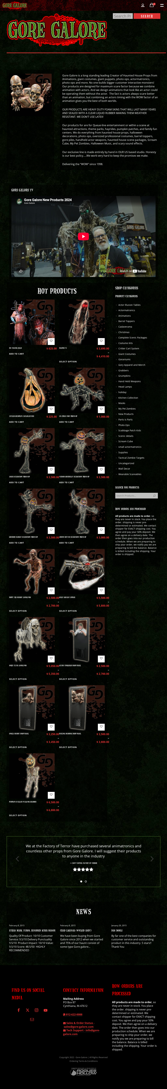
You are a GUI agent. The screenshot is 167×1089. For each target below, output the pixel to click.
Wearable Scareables (129, 474)
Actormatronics (126, 310)
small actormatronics (129, 446)
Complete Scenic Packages (132, 337)
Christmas (123, 332)
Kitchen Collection (128, 397)
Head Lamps (125, 386)
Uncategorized (126, 463)
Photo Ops (124, 425)
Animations (124, 315)
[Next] (150, 859)
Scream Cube (125, 441)
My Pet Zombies (127, 408)
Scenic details (125, 435)
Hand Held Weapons (129, 381)
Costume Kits (125, 343)
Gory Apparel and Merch (131, 364)
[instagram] (36, 1011)
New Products (126, 414)
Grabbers (123, 370)
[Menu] (161, 5)
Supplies (123, 452)
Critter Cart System (128, 348)
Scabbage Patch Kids (129, 430)
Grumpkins (124, 375)
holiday (122, 392)
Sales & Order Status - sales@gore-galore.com (78, 1024)
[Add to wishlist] (51, 341)
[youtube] (45, 1012)
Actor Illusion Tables (129, 304)
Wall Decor (124, 468)
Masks (121, 403)
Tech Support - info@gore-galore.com (81, 1032)
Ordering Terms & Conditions (83, 1061)
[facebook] (18, 1011)
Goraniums (124, 359)
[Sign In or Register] (142, 5)
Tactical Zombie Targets (131, 457)
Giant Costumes (127, 354)
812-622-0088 (73, 1014)
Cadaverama (125, 326)
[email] (32, 1020)
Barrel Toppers (126, 321)
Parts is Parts (125, 419)
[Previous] (16, 859)
